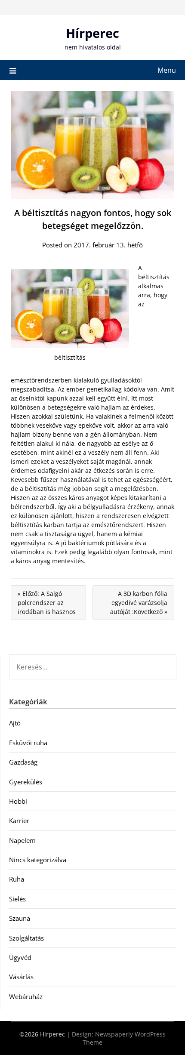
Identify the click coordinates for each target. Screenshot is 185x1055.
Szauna (19, 918)
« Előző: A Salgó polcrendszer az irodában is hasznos (47, 602)
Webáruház (26, 996)
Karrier (19, 820)
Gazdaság (23, 762)
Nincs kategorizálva (37, 859)
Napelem (22, 840)
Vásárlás (21, 976)
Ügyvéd (20, 957)
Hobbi (18, 801)
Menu (166, 70)
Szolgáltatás (26, 938)
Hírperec (92, 33)
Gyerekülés (25, 781)
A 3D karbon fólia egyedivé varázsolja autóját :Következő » (138, 602)
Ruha (16, 879)
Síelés (17, 899)
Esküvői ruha (28, 742)
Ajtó (15, 723)
